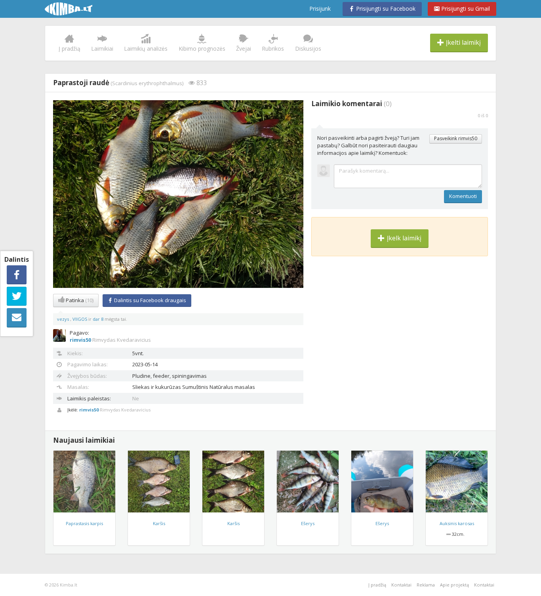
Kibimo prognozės (202, 48)
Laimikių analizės (146, 48)
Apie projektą (454, 585)
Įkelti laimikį (462, 42)
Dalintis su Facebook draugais (149, 300)
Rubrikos (273, 48)
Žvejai (243, 48)
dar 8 (98, 319)
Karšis (159, 523)
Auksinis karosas (457, 523)
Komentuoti (463, 196)
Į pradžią (69, 48)
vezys (63, 319)
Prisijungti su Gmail (465, 8)
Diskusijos (308, 48)
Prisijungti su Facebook (384, 8)
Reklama (426, 585)
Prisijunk (320, 8)
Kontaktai (401, 585)
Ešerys (307, 523)
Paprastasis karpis (84, 523)
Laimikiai (102, 48)
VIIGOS (80, 319)
